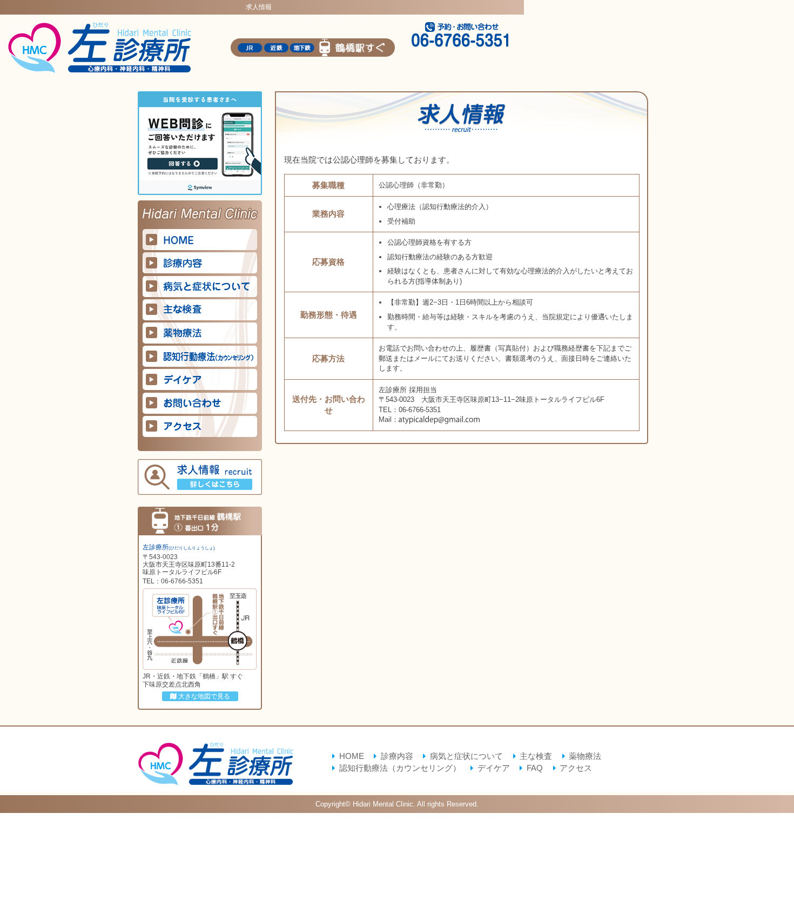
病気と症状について (466, 756)
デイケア (493, 768)
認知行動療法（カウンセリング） (399, 768)
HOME (351, 756)
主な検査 (536, 756)
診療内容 (397, 756)
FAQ (534, 768)
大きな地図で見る (203, 696)
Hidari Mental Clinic (383, 804)
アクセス (576, 768)
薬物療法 (585, 756)
